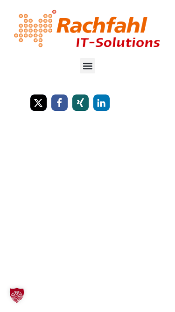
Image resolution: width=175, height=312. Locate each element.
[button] (87, 65)
